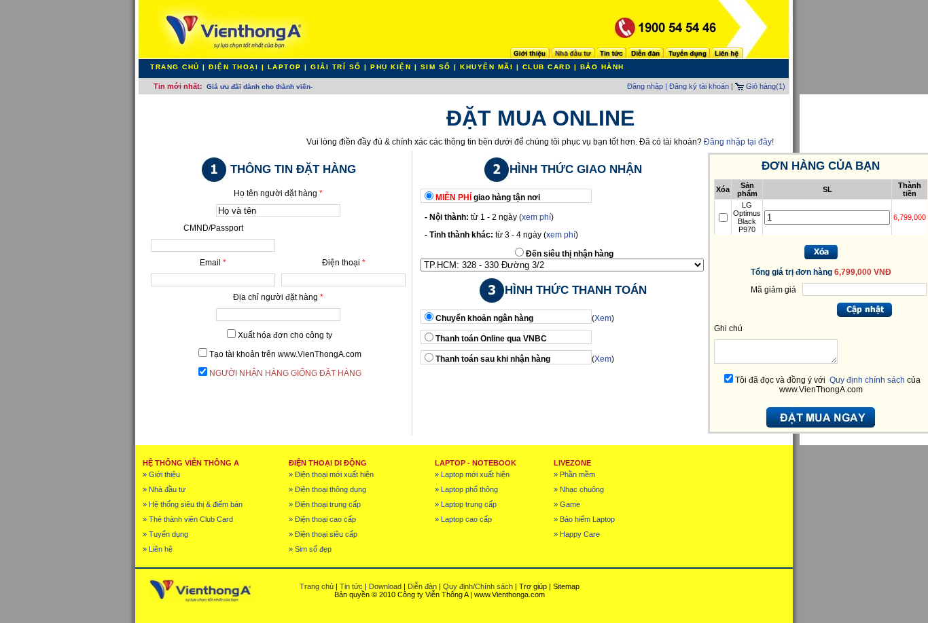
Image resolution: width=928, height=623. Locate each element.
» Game (567, 504)
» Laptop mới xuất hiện (472, 474)
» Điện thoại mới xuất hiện (331, 474)
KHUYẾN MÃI (486, 67)
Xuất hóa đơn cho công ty (285, 335)
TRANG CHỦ (175, 67)
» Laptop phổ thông (466, 489)
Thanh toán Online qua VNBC (491, 338)
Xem (602, 318)
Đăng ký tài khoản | (701, 86)
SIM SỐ (436, 67)
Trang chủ (317, 586)
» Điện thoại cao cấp (322, 519)
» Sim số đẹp (310, 549)
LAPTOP (285, 67)
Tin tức (351, 586)
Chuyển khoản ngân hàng (484, 318)
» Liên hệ (158, 549)
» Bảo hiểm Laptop (584, 519)
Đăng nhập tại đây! (739, 142)
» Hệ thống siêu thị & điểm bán (193, 504)
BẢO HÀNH (602, 67)
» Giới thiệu (161, 474)
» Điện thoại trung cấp (325, 504)
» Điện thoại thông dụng (327, 489)
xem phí (536, 217)
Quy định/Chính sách (478, 586)
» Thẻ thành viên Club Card (188, 519)
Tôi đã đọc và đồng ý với (780, 380)
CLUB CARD (546, 67)
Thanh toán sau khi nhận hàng (492, 359)
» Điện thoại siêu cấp (323, 534)
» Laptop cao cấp (463, 519)
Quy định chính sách (867, 380)
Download (385, 586)
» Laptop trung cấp (466, 504)
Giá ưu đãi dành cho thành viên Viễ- (266, 86)
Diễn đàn (422, 586)
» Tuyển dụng (165, 534)
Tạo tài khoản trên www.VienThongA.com (285, 354)
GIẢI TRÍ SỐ (335, 67)
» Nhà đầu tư (164, 489)
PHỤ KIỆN (390, 67)
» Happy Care (577, 534)
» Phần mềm (574, 474)
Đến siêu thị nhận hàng (569, 254)
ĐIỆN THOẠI (233, 67)
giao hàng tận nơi (487, 197)
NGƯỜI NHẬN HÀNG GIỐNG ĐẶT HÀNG (285, 373)
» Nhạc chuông (579, 489)
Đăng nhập (645, 86)
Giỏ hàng (764, 86)
